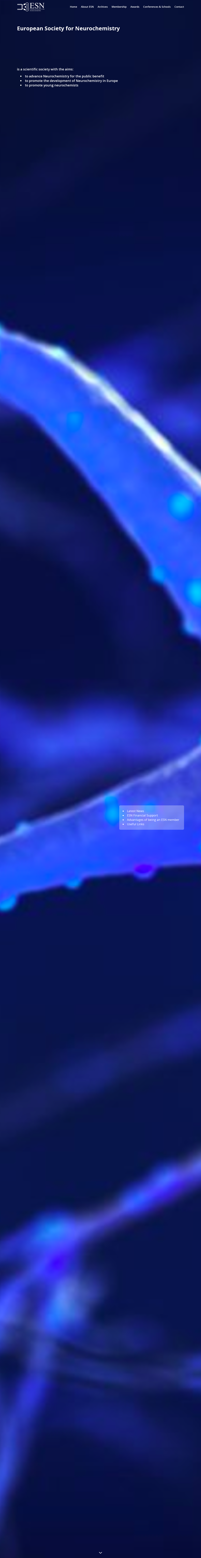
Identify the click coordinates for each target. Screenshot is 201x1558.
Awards (134, 6)
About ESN (87, 6)
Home (73, 6)
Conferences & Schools (157, 6)
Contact (179, 6)
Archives (103, 6)
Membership (119, 6)
